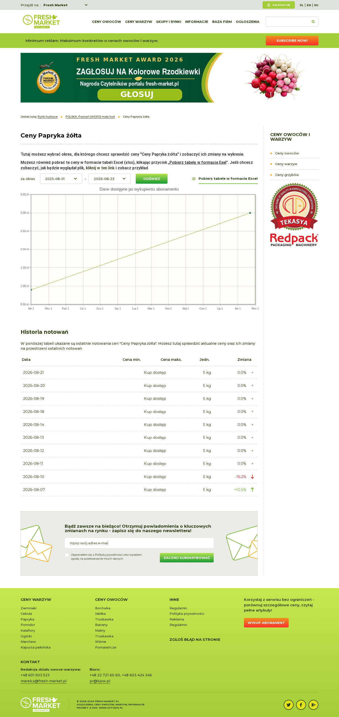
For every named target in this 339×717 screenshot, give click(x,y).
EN (309, 5)
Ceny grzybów (287, 175)
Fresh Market (55, 5)
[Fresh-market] (41, 21)
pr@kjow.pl (100, 681)
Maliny (100, 630)
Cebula (26, 613)
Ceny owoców (106, 22)
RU (316, 5)
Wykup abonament (266, 623)
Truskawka (104, 619)
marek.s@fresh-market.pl (44, 681)
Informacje (196, 22)
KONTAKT (30, 661)
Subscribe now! (292, 40)
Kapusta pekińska (36, 647)
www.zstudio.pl (111, 707)
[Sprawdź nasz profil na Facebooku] (301, 705)
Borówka (102, 608)
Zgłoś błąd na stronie (195, 639)
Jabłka (100, 613)
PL (302, 5)
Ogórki (26, 636)
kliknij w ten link (100, 168)
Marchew (28, 642)
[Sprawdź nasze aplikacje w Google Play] (313, 705)
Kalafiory (28, 630)
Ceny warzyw (138, 22)
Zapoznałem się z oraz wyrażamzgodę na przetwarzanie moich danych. (106, 556)
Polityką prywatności (109, 554)
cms (95, 707)
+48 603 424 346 (137, 675)
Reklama (177, 619)
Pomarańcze (105, 647)
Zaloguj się (281, 4)
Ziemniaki (28, 608)
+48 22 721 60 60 (105, 675)
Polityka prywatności (187, 613)
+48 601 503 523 (35, 675)
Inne (174, 599)
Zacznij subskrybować (187, 558)
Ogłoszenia (247, 22)
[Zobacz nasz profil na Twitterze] (289, 705)
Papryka (27, 619)
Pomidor (28, 625)
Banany (101, 625)
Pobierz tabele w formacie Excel (228, 178)
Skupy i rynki (168, 22)
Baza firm (222, 22)
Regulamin (178, 608)
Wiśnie (100, 642)
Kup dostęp (155, 372)
